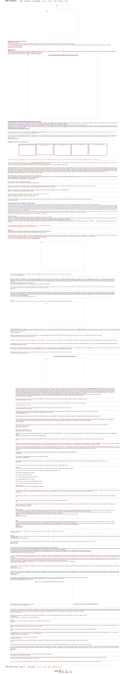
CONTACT (60, 1)
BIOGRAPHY (27, 1)
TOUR (55, 1)
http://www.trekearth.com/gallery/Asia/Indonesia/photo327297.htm (85, 604)
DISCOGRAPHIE (36, 1)
